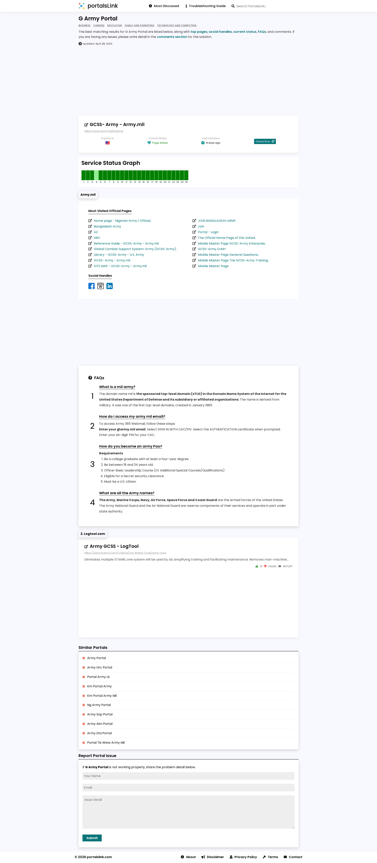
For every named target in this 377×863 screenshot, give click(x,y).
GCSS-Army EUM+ (212, 249)
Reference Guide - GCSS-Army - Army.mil (126, 243)
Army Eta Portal (99, 733)
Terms (273, 857)
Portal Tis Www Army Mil (106, 742)
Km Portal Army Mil (102, 695)
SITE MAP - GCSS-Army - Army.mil (120, 266)
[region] (188, 80)
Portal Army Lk (98, 677)
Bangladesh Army (107, 226)
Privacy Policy (245, 857)
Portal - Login (208, 232)
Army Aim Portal (100, 723)
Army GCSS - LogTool (114, 546)
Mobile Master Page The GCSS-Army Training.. (233, 260)
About (191, 857)
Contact (295, 857)
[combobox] (265, 6)
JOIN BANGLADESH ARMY (217, 220)
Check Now (263, 141)
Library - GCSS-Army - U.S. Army (119, 254)
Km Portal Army (99, 686)
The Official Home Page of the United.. (227, 238)
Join (201, 226)
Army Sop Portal (100, 714)
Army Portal (96, 658)
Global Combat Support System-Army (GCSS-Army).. (135, 249)
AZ (96, 232)
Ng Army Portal (99, 705)
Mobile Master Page (213, 266)
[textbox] (265, 6)
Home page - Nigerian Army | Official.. (123, 220)
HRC (97, 238)
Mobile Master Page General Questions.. (228, 254)
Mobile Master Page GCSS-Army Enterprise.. (232, 243)
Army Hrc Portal (99, 667)
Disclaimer (215, 857)
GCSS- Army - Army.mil (117, 124)
